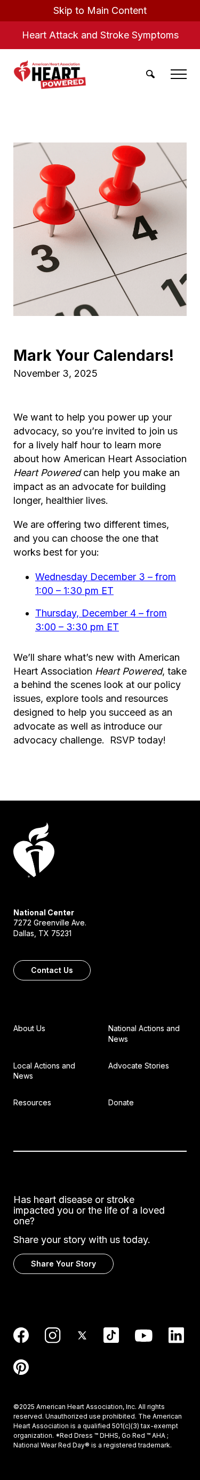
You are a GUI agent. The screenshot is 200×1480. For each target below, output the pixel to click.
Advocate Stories (138, 1065)
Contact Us (52, 970)
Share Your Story (63, 1263)
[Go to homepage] (33, 851)
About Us (29, 1028)
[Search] (150, 74)
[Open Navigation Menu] (179, 74)
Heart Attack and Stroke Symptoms (100, 35)
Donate (121, 1102)
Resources (32, 1102)
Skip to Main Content (100, 10)
